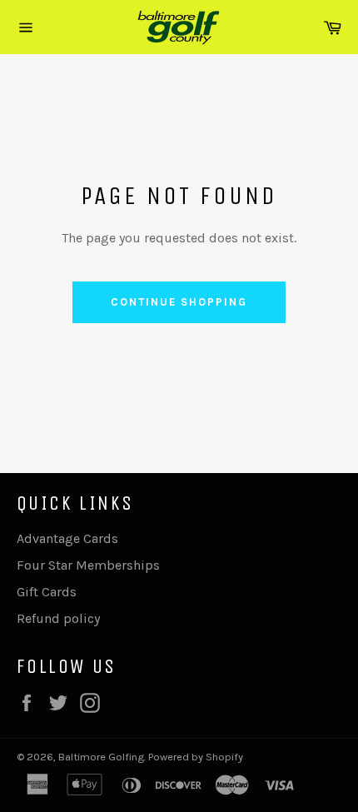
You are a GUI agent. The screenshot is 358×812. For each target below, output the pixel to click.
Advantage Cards (67, 538)
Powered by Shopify (195, 756)
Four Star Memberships (88, 565)
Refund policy (58, 618)
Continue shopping (178, 302)
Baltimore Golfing (101, 756)
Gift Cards (47, 592)
